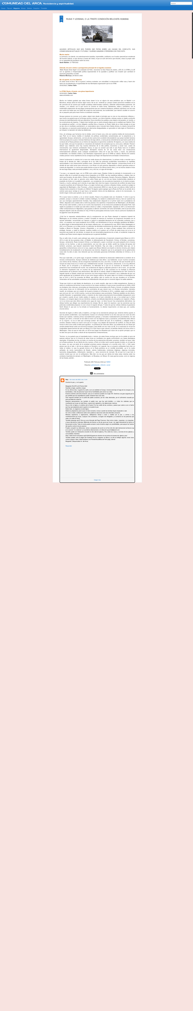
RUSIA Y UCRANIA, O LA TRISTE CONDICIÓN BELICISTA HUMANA (97, 18)
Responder (68, 446)
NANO (108, 362)
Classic (3, 8)
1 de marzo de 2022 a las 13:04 (78, 379)
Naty (66, 379)
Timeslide (44, 8)
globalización (95, 365)
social (108, 365)
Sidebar (29, 8)
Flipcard (9, 8)
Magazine (16, 8)
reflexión (103, 365)
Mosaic (23, 8)
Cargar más (97, 480)
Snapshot (36, 8)
